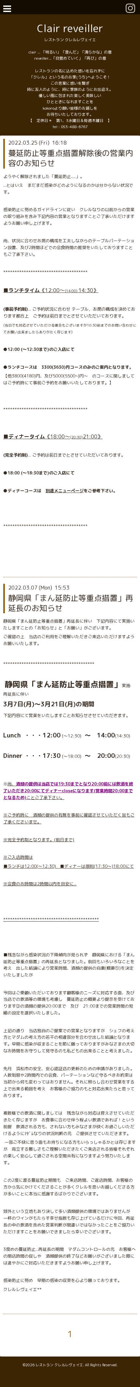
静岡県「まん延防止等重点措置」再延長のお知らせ (70, 603)
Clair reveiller (70, 28)
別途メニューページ (65, 491)
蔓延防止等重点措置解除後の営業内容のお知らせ (70, 158)
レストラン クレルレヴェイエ (59, 1365)
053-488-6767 (74, 126)
